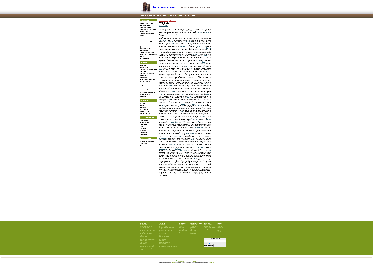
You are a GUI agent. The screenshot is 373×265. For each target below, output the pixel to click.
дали (199, 60)
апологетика (144, 67)
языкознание (144, 58)
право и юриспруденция (148, 41)
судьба (174, 91)
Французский (144, 122)
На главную (144, 15)
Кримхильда (178, 31)
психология (144, 43)
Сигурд (165, 40)
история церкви (145, 83)
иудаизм (143, 107)
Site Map (220, 232)
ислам (142, 105)
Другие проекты (146, 138)
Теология (143, 62)
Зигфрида (207, 32)
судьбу (169, 99)
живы (180, 55)
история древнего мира (148, 29)
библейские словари (147, 73)
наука (142, 35)
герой (160, 40)
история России (145, 27)
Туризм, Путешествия (147, 141)
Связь (181, 15)
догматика (143, 77)
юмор (142, 56)
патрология (144, 87)
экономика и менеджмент (148, 54)
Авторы (165, 15)
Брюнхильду (207, 119)
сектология (144, 91)
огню (188, 66)
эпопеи (191, 139)
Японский (143, 128)
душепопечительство (147, 79)
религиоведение (145, 89)
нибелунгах (197, 115)
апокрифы (143, 65)
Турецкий (143, 130)
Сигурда (199, 32)
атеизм (142, 103)
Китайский (143, 134)
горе (197, 49)
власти (187, 153)
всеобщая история (146, 23)
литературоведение (147, 33)
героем (185, 150)
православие (144, 111)
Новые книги (173, 15)
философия (144, 47)
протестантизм (145, 113)
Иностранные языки (147, 117)
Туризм (219, 226)
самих (181, 94)
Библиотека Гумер (164, 7)
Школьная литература (147, 52)
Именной (207, 226)
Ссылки (219, 229)
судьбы (169, 85)
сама (183, 104)
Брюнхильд (170, 41)
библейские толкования (148, 69)
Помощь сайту (190, 15)
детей (207, 71)
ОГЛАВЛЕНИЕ (163, 26)
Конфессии (144, 100)
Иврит (142, 126)
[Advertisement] (148, 179)
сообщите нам (211, 262)
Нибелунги (199, 147)
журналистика (145, 25)
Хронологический (210, 227)
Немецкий (143, 124)
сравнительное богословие (168, 246)
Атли (172, 59)
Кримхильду (172, 144)
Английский (144, 120)
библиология (144, 71)
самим (180, 150)
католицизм (144, 109)
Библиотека (144, 20)
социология (144, 45)
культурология (145, 31)
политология (144, 39)
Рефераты (143, 143)
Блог (141, 145)
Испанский (143, 132)
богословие (144, 75)
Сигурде (204, 55)
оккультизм (144, 85)
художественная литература (148, 245)
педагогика (144, 37)
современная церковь (147, 92)
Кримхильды (174, 122)
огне (193, 104)
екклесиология (145, 81)
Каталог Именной (155, 15)
